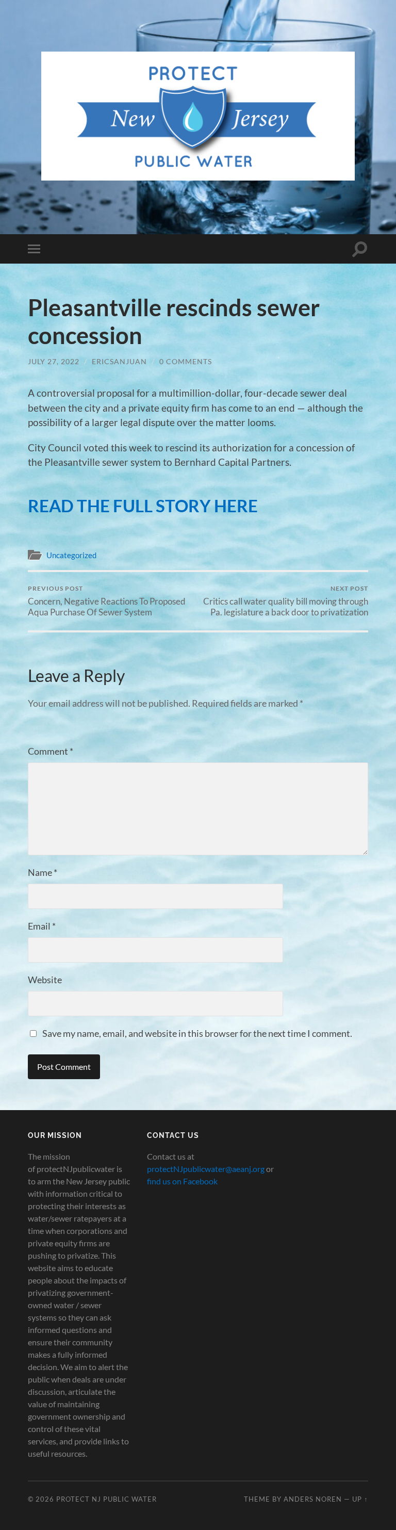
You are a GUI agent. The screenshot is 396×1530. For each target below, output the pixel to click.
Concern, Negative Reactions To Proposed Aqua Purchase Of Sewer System (107, 600)
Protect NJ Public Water (106, 1499)
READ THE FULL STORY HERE (143, 505)
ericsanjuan (119, 361)
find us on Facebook (182, 1181)
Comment (50, 751)
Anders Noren (313, 1499)
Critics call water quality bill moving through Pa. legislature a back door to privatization (285, 600)
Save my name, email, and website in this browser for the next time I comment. (197, 1033)
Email (42, 926)
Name (42, 872)
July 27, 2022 (53, 361)
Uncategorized (71, 555)
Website (45, 979)
